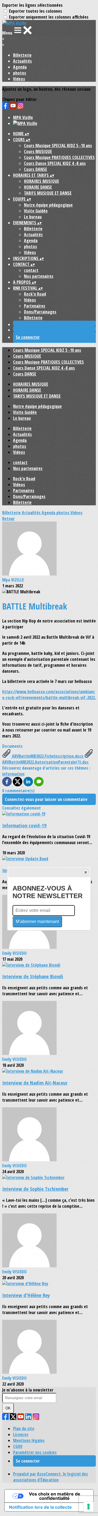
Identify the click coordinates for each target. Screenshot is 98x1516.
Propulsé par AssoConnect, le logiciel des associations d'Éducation (50, 1477)
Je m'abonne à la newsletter (27, 1390)
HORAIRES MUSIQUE (41, 181)
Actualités (22, 61)
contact (31, 270)
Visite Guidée (36, 211)
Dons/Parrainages (40, 312)
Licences (20, 1434)
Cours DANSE (35, 169)
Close (85, 872)
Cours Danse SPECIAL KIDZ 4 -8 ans (55, 163)
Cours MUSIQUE (38, 151)
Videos (19, 79)
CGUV (17, 1446)
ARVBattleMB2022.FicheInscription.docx (47, 756)
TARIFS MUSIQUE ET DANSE (48, 193)
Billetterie (22, 55)
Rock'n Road (35, 294)
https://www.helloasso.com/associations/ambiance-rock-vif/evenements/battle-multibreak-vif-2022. (49, 695)
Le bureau (33, 217)
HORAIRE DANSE (38, 187)
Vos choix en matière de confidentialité (54, 1496)
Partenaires (34, 306)
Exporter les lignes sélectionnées (32, 5)
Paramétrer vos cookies (35, 1452)
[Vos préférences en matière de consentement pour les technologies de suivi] (88, 1506)
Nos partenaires (38, 276)
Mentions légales (29, 1440)
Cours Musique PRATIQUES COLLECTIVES (59, 157)
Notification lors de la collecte (40, 1507)
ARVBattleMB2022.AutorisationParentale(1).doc (45, 762)
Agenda (20, 67)
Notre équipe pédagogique (48, 205)
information (13, 774)
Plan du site (23, 1429)
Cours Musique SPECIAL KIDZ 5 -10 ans (58, 145)
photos (19, 73)
